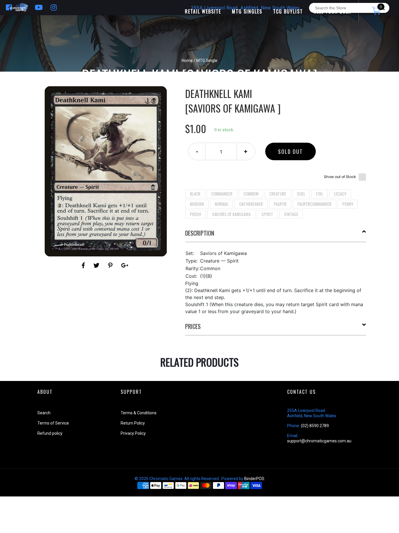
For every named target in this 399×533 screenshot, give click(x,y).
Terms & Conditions (139, 412)
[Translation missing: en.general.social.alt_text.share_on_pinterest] (111, 265)
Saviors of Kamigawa (231, 214)
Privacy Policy (133, 433)
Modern (197, 204)
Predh (195, 214)
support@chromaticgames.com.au (319, 441)
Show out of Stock (340, 176)
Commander (222, 193)
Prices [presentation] (193, 326)
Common (251, 193)
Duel (301, 193)
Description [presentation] (199, 233)
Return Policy (133, 423)
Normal (221, 204)
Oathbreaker (251, 204)
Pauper (280, 204)
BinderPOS (254, 478)
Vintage (291, 214)
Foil (319, 193)
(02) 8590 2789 (315, 425)
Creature (277, 193)
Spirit (267, 214)
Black (195, 193)
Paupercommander (314, 204)
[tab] (275, 235)
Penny (347, 204)
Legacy (340, 193)
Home (187, 60)
